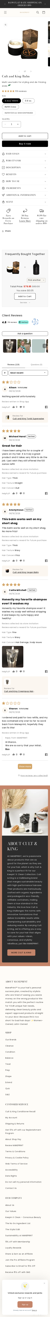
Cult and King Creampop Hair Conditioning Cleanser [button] (18, 691)
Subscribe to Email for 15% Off (20, 1266)
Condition (10, 1052)
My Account (11, 1117)
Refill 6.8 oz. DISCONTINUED (20, 113)
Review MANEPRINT (14, 1145)
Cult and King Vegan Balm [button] (26, 572)
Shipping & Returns (14, 1123)
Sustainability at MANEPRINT (19, 1235)
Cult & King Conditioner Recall (20, 1111)
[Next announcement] (45, 4)
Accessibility (11, 1169)
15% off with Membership (17, 1241)
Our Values (10, 1211)
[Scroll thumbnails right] (45, 346)
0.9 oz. (28, 100)
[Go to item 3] (38, 346)
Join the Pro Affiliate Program (20, 1260)
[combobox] (36, 280)
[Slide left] (19, 71)
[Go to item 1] (9, 346)
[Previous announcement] (5, 4)
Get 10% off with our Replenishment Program (23, 1132)
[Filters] (5, 373)
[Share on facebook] (46, 407)
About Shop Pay (13, 1139)
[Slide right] (31, 71)
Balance (9, 1058)
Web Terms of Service (16, 1163)
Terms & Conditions (15, 1151)
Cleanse (9, 1045)
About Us (9, 1205)
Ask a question (25, 333)
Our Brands (10, 1039)
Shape (8, 1076)
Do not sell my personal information (23, 1182)
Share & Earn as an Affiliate (19, 1254)
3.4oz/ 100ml (11, 100)
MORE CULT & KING (21, 952)
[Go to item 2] (24, 346)
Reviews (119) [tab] (13, 364)
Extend (8, 1082)
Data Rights (11, 1176)
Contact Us (11, 1188)
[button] (5, 12)
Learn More (25, 220)
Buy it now (25, 143)
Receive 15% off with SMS (17, 1272)
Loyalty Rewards (13, 1247)
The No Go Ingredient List (18, 1223)
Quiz (7, 1088)
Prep (7, 1070)
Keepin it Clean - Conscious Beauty (23, 1217)
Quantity (6, 119)
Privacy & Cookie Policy (17, 1157)
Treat (8, 1064)
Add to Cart (25, 296)
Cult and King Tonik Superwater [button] (28, 418)
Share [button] (8, 231)
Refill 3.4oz (10, 107)
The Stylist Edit (12, 1229)
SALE (7, 1094)
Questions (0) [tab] (36, 364)
